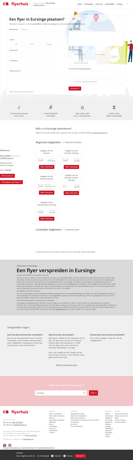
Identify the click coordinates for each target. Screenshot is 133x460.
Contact (120, 4)
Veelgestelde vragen (77, 414)
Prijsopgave (88, 4)
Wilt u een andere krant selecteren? (21, 91)
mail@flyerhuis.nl (39, 5)
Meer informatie (47, 167)
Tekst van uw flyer (75, 29)
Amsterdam (109, 416)
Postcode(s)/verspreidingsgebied (80, 69)
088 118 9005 (50, 3)
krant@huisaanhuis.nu (100, 133)
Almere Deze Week (121, 414)
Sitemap (6, 448)
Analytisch (57, 456)
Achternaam (13, 50)
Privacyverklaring (31, 435)
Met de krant (100, 54)
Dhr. (16, 44)
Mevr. (32, 44)
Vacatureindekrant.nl (29, 448)
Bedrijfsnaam (18, 29)
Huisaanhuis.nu (28, 439)
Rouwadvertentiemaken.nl (45, 448)
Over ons (99, 4)
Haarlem (108, 424)
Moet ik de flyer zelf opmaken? (61, 335)
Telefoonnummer (15, 71)
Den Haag (108, 420)
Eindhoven (108, 422)
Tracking (69, 456)
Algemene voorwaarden (79, 416)
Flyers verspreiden (55, 414)
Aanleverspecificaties (78, 418)
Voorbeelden (109, 4)
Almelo (107, 414)
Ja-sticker (74, 424)
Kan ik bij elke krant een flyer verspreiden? (25, 335)
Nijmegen (108, 430)
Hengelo (108, 426)
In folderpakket (80, 54)
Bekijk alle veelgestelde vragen (66, 365)
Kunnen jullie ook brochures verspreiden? (107, 335)
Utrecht (107, 434)
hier (29, 343)
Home (79, 4)
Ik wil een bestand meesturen (85, 82)
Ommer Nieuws (120, 420)
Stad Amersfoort (120, 422)
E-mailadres (13, 60)
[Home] (15, 4)
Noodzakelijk (44, 456)
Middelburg (109, 428)
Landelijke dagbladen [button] (49, 229)
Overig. (49, 44)
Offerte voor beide (81, 63)
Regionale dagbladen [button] (48, 142)
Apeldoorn (108, 418)
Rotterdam (108, 432)
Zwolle (107, 437)
